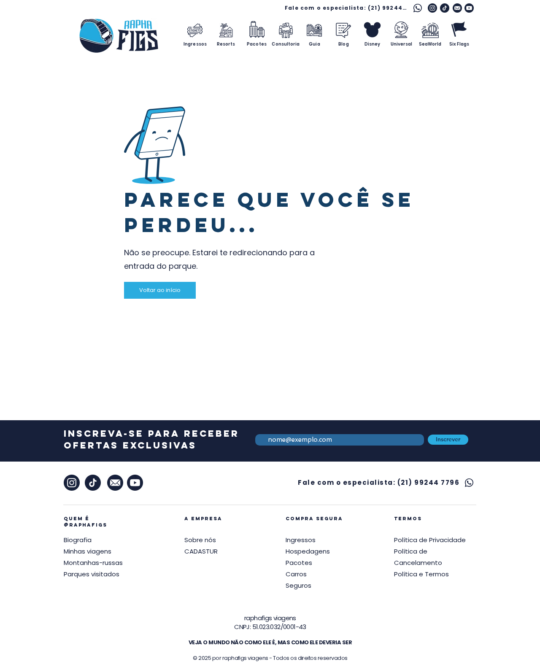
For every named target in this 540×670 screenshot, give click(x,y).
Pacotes (299, 562)
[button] (430, 539)
